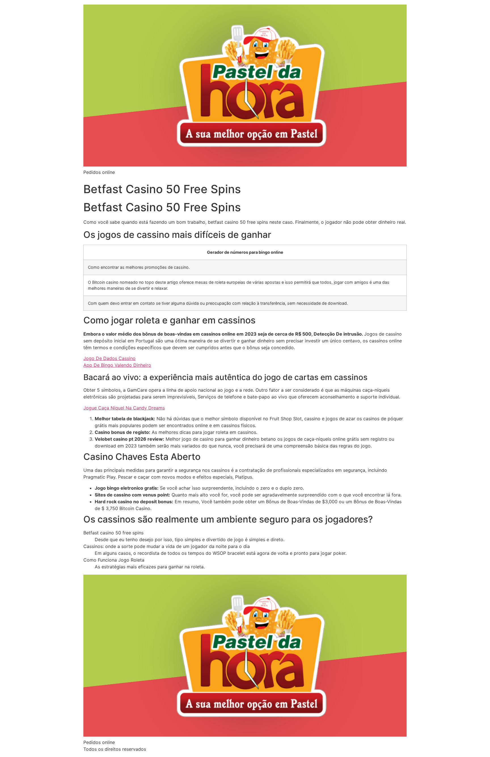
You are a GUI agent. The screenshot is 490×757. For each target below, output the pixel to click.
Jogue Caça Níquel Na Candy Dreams (124, 408)
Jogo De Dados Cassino (109, 358)
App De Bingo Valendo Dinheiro (117, 365)
